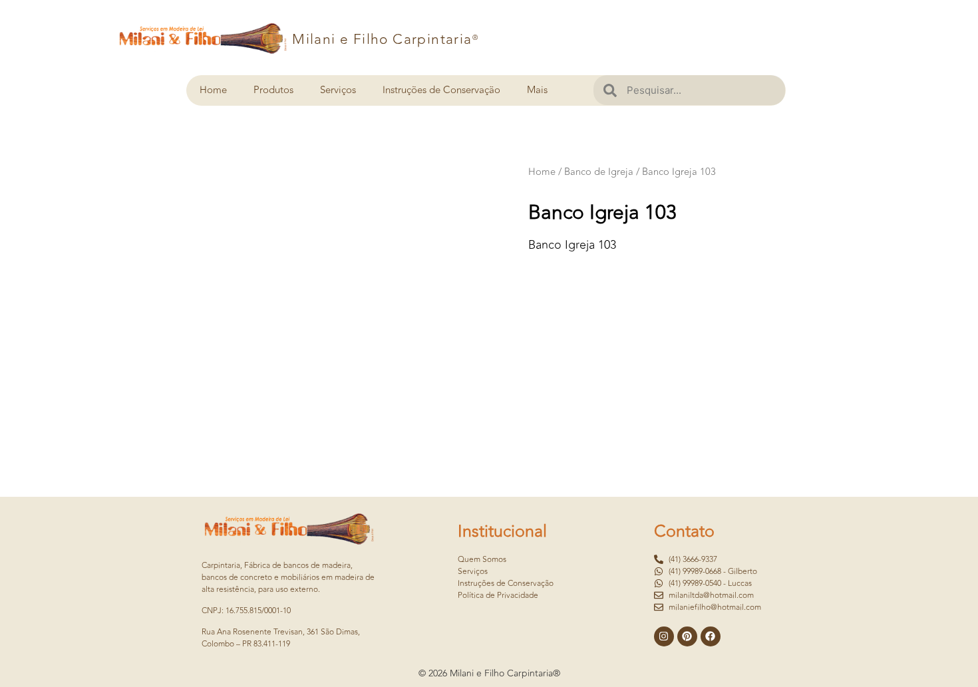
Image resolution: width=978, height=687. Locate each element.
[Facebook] (711, 636)
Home (213, 90)
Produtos (273, 90)
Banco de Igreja (598, 172)
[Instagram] (664, 636)
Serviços (338, 90)
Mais (537, 90)
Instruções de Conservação (441, 90)
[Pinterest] (687, 636)
